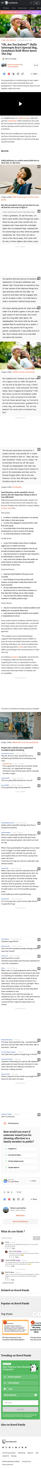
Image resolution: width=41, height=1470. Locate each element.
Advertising (21, 1453)
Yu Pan (7, 1242)
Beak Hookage (9, 1272)
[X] (13, 1447)
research (14, 657)
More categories (10, 1395)
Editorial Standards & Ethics (11, 1461)
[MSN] (22, 1447)
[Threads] (19, 1447)
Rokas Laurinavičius (14, 64)
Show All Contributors (20, 1221)
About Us (30, 1453)
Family (4, 40)
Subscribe (20, 1409)
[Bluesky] (16, 1447)
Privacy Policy (26, 1461)
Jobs (37, 1453)
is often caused (7, 508)
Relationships (11, 40)
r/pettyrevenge (23, 118)
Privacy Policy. (28, 1416)
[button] (34, 1314)
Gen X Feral (12, 1251)
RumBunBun (12, 121)
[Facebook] (3, 1447)
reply (13, 1248)
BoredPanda (11, 3)
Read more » (20, 1215)
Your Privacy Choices (9, 1453)
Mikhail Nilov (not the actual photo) (25, 742)
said (20, 647)
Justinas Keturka (13, 66)
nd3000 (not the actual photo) (23, 372)
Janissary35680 (10, 1260)
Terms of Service (7, 1464)
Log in (36, 3)
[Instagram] (6, 1447)
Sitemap (13, 1456)
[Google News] (26, 1447)
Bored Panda (9, 1442)
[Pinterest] (9, 1447)
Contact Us (5, 1456)
